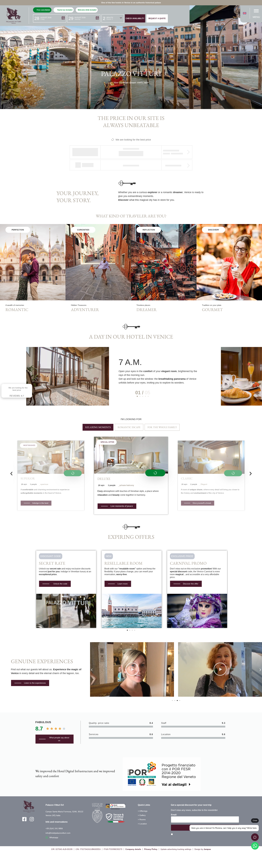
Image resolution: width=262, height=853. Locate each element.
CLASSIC (187, 478)
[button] (49, 18)
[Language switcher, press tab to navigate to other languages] (245, 13)
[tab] (98, 427)
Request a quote (157, 18)
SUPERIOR (28, 478)
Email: (174, 815)
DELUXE (103, 479)
